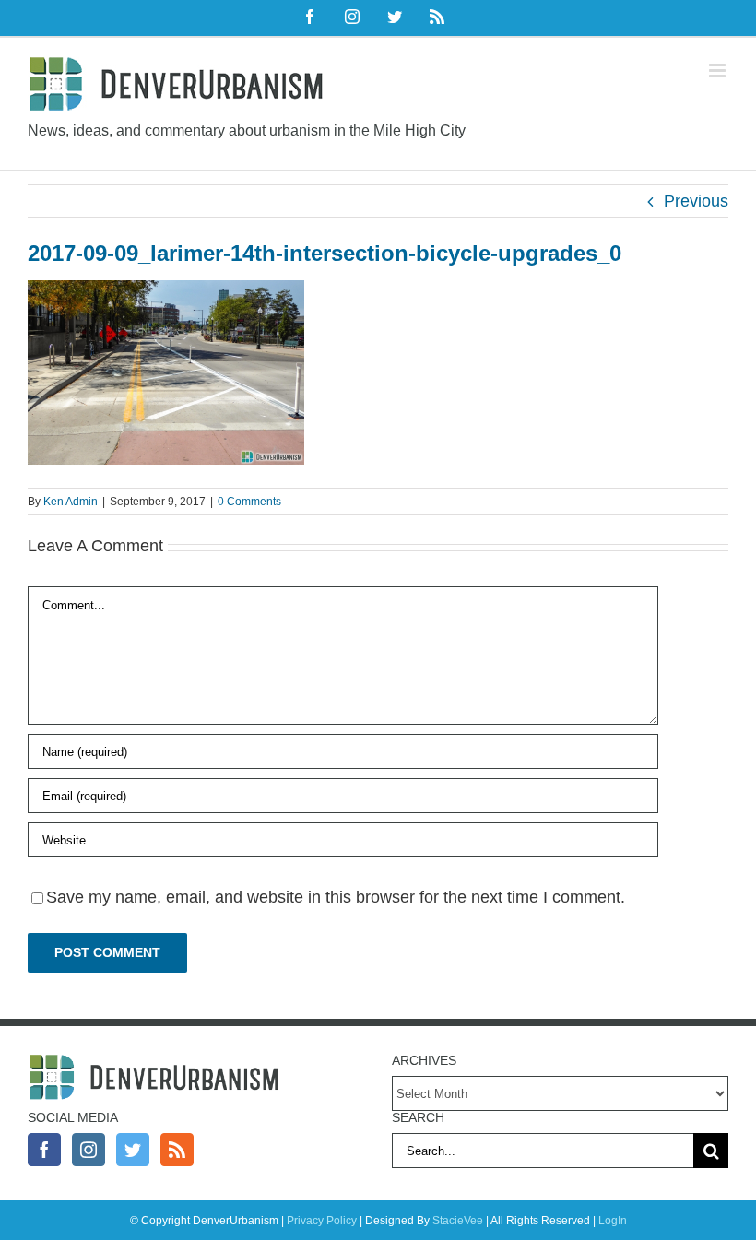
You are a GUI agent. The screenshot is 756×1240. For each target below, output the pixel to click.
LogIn (612, 1220)
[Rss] (177, 1149)
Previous (696, 201)
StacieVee (457, 1220)
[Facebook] (44, 1149)
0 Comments (249, 501)
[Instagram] (88, 1149)
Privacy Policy (322, 1220)
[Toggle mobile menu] (718, 70)
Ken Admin (70, 501)
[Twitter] (132, 1149)
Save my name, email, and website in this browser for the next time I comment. (335, 897)
